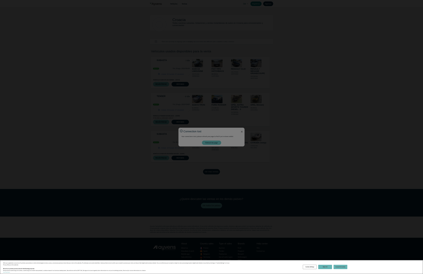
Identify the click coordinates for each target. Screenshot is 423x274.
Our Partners (6, 272)
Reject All (325, 267)
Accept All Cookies (340, 267)
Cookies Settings (309, 267)
